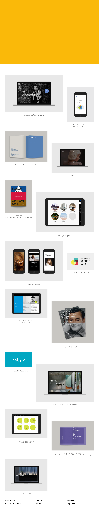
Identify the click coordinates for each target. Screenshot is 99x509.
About (38, 503)
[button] (49, 58)
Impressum (72, 503)
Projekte (40, 501)
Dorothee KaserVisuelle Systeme (49, 4)
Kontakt (70, 501)
